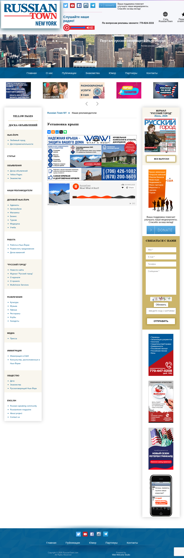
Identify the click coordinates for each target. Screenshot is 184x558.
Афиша (13, 310)
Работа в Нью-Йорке (19, 245)
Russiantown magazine (20, 409)
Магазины (14, 212)
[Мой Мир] (57, 132)
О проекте (15, 281)
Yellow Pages (23, 116)
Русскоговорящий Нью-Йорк (23, 388)
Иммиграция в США (19, 356)
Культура (14, 302)
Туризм (13, 220)
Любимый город (17, 140)
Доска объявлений (23, 125)
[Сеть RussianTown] (163, 13)
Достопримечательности (21, 144)
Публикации (69, 73)
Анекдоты (14, 321)
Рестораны (15, 313)
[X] (61, 132)
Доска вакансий (17, 252)
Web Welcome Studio (121, 555)
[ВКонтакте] (49, 132)
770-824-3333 (146, 23)
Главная (32, 73)
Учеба (13, 227)
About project (16, 413)
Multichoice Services (19, 285)
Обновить (161, 304)
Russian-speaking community (23, 406)
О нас (49, 73)
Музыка (13, 306)
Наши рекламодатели (84, 113)
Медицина (15, 224)
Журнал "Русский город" (21, 273)
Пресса (13, 338)
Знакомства (93, 73)
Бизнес (13, 216)
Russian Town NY (57, 113)
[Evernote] (65, 132)
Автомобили (16, 209)
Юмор (112, 73)
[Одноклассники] (53, 132)
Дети (12, 381)
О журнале (15, 277)
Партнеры (131, 73)
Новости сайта (17, 270)
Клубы (13, 317)
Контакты (152, 73)
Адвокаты (14, 205)
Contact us (15, 417)
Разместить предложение (22, 249)
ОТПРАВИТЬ (161, 321)
